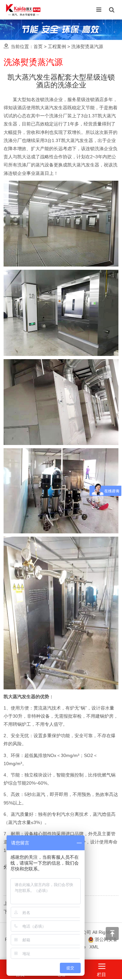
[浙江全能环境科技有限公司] (23, 10)
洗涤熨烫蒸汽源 (87, 46)
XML (94, 946)
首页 (38, 46)
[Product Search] (112, 10)
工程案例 (57, 46)
